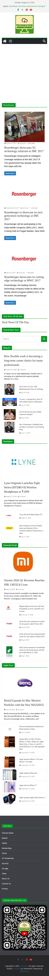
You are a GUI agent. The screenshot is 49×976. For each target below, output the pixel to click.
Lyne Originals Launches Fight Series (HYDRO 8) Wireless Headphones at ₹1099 (22, 487)
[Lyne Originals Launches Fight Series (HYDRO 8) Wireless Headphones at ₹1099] (24, 462)
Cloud (4, 853)
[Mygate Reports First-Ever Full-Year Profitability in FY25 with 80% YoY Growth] (9, 610)
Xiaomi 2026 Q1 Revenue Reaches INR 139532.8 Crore (24, 582)
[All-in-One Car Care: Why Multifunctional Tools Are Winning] (9, 389)
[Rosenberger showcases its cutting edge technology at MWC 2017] (24, 259)
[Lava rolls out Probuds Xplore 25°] (9, 516)
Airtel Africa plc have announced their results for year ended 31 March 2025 (32, 635)
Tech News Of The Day (15, 322)
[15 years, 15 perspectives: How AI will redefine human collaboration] (9, 402)
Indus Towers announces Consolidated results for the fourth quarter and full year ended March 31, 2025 (32, 650)
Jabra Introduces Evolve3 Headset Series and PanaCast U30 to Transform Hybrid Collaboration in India (31, 529)
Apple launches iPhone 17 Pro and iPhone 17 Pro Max (30, 760)
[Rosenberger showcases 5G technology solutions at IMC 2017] (24, 127)
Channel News (7, 833)
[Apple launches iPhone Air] (9, 774)
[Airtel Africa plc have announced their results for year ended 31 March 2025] (9, 637)
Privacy (5, 888)
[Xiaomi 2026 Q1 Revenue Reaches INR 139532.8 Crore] (24, 562)
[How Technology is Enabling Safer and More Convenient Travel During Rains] (9, 428)
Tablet (4, 843)
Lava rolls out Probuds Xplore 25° (31, 514)
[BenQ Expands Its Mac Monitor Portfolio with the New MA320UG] (24, 682)
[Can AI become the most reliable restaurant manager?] (9, 414)
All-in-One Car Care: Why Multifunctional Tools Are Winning (31, 388)
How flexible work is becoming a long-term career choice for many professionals (23, 360)
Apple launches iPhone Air (28, 773)
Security (5, 863)
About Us (5, 878)
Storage (5, 868)
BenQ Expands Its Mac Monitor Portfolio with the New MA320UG (24, 702)
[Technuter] (5, 41)
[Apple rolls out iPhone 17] (9, 787)
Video (4, 873)
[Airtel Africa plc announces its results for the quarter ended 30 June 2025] (9, 624)
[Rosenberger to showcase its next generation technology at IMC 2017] (24, 195)
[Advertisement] (24, 70)
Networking (6, 848)
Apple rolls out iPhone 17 (28, 785)
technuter (23, 143)
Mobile (4, 838)
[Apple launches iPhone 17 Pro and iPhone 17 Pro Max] (9, 762)
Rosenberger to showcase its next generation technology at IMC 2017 (23, 216)
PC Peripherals (8, 858)
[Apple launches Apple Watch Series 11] (9, 799)
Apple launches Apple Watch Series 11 (32, 798)
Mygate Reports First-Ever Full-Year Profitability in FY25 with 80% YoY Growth (31, 608)
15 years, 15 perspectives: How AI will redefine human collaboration (30, 400)
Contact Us (6, 883)
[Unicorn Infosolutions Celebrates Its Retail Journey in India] (9, 729)
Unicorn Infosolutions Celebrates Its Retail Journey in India (31, 728)
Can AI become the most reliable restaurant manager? (30, 413)
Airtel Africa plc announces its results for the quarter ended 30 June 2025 (31, 623)
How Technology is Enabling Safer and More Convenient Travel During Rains (31, 427)
